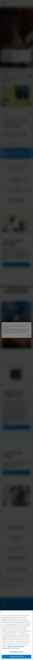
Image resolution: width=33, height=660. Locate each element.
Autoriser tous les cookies (16, 656)
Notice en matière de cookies (16, 646)
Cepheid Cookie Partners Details (11, 648)
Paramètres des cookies (16, 651)
